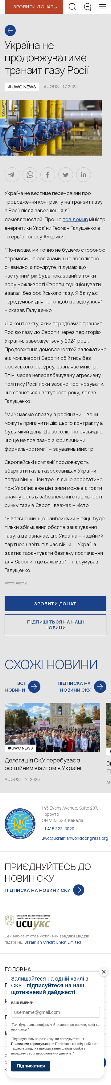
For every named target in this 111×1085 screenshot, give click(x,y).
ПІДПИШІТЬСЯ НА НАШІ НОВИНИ (55, 625)
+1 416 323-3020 (58, 828)
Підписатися (31, 1065)
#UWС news (22, 87)
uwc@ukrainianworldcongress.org (75, 838)
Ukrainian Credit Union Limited (52, 942)
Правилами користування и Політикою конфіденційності (54, 1044)
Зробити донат (55, 604)
